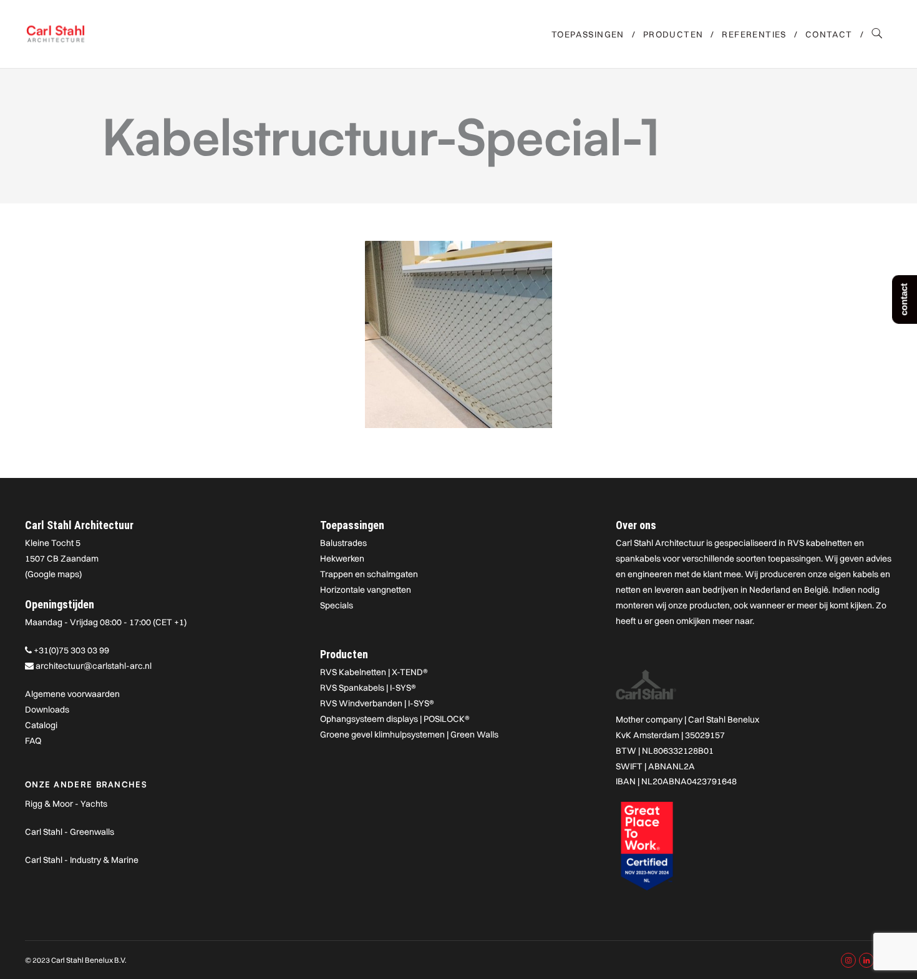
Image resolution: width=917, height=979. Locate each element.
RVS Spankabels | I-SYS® (368, 687)
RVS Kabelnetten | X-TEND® (374, 672)
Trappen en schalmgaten (369, 574)
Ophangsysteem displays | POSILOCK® (395, 718)
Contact (829, 34)
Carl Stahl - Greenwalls (69, 831)
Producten (673, 34)
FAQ (33, 740)
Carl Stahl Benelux (723, 719)
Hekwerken (342, 558)
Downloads (47, 709)
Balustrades (343, 542)
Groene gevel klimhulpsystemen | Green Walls (409, 734)
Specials (336, 605)
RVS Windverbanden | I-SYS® (377, 703)
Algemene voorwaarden (72, 693)
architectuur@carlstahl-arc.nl (94, 665)
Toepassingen (587, 34)
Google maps (53, 574)
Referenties (754, 34)
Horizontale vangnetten (365, 589)
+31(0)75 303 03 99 (71, 650)
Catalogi (41, 725)
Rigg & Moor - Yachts (66, 803)
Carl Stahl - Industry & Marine (81, 859)
